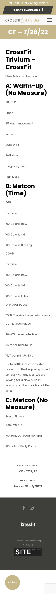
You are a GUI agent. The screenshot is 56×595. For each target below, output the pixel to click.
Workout (12, 582)
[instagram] (32, 508)
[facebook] (23, 508)
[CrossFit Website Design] (28, 551)
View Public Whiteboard (21, 76)
